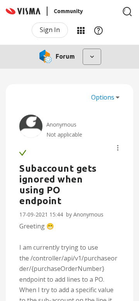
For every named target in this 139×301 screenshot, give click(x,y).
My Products (81, 30)
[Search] (127, 11)
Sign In (50, 29)
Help (98, 30)
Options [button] (102, 97)
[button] (118, 148)
